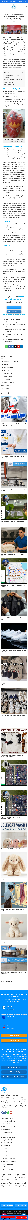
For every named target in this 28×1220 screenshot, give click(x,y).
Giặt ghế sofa (4, 364)
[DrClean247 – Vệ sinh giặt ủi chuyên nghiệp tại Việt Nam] (14, 6)
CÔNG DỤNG (8, 81)
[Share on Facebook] (9, 346)
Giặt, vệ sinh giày (5, 379)
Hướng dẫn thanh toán (9, 1170)
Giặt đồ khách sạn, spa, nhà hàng (10, 361)
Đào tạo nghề (6, 1129)
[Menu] (2, 6)
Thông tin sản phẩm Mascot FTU (13, 79)
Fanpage (5, 1151)
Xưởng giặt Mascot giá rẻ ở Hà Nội (14, 322)
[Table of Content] (22, 72)
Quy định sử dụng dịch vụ (10, 1158)
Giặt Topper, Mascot (6, 376)
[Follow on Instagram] (5, 1112)
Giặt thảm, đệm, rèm (6, 373)
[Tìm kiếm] (26, 6)
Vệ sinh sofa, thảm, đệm (9, 1121)
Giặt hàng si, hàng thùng (7, 367)
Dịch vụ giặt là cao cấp (9, 1126)
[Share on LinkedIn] (21, 346)
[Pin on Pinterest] (18, 346)
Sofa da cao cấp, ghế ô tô (8, 385)
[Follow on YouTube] (11, 1112)
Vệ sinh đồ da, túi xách (9, 1124)
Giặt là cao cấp (5, 370)
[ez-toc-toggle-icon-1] (21, 72)
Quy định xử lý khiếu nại (9, 1161)
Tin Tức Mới (20, 14)
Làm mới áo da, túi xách (7, 382)
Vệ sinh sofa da (5, 388)
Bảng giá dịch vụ (7, 1132)
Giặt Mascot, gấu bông (11, 14)
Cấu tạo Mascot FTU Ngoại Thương (12, 76)
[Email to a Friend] (15, 346)
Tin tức (5, 1148)
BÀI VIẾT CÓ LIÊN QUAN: (11, 85)
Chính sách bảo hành (8, 1164)
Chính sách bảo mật (8, 1167)
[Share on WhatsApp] (6, 346)
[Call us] (8, 1112)
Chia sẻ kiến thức (7, 1142)
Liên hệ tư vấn (6, 1145)
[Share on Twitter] (12, 346)
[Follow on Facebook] (2, 1112)
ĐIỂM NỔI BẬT (9, 83)
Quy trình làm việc (7, 1140)
